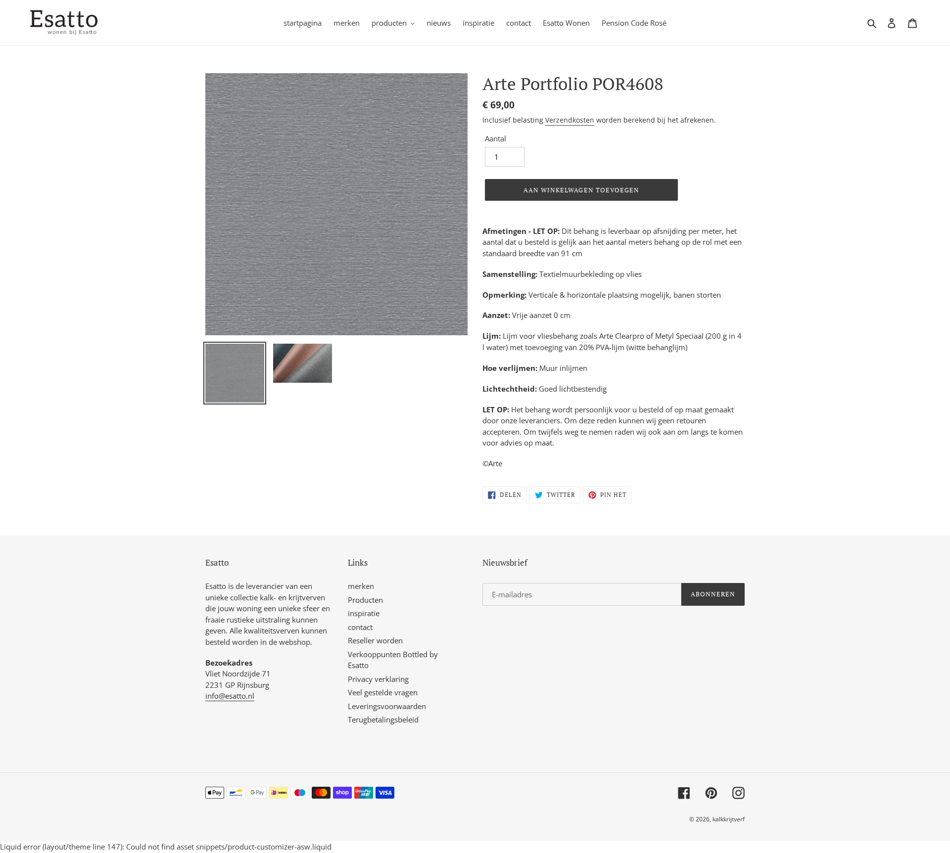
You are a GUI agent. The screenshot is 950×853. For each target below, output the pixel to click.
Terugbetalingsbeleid (383, 719)
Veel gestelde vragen (383, 692)
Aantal (495, 138)
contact (360, 627)
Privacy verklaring (378, 679)
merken (361, 586)
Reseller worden (375, 640)
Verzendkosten (569, 120)
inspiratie (364, 613)
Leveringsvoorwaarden (387, 706)
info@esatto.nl (229, 696)
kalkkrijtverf (728, 819)
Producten (365, 600)
